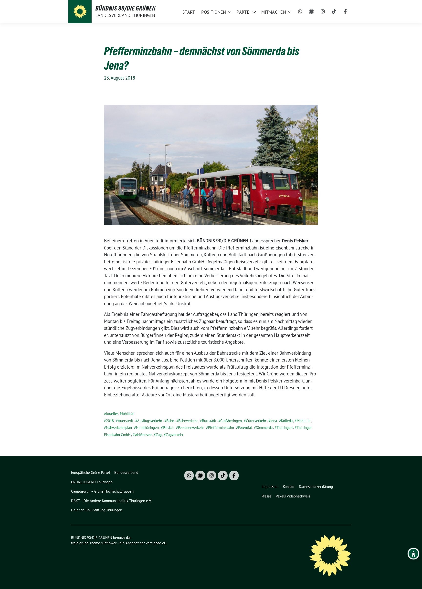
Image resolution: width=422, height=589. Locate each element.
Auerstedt (125, 420)
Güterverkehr (256, 420)
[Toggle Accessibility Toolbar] (413, 553)
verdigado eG (156, 543)
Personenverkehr (191, 427)
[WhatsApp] (300, 12)
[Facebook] (345, 12)
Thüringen (285, 427)
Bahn (170, 420)
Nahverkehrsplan (119, 427)
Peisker (168, 427)
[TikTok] (334, 12)
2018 (110, 420)
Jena (273, 420)
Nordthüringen (147, 427)
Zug (159, 434)
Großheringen (231, 420)
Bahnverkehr (188, 420)
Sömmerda (264, 427)
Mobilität (127, 413)
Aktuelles (111, 413)
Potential (245, 427)
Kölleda (287, 420)
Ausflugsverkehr (149, 420)
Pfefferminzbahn (221, 427)
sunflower (108, 543)
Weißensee (143, 434)
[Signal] (311, 12)
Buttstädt (209, 420)
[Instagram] (323, 12)
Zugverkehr (174, 434)
